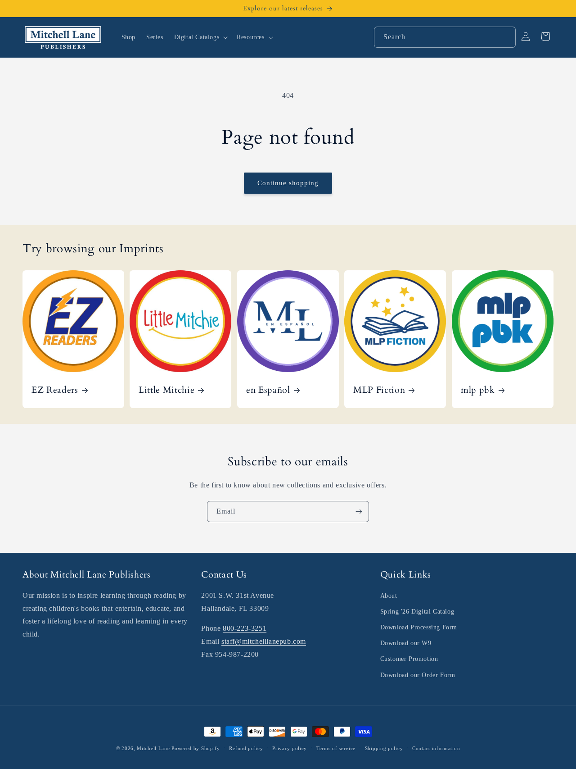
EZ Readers (55, 390)
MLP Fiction (379, 390)
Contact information (436, 748)
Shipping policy (384, 748)
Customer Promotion (409, 658)
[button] (200, 37)
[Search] (505, 37)
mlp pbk (478, 390)
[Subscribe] (359, 511)
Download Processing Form (418, 627)
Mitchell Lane (153, 748)
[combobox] (444, 37)
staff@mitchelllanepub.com (263, 641)
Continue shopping (288, 183)
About (388, 595)
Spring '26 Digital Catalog (417, 611)
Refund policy (246, 748)
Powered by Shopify (195, 748)
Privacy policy (289, 748)
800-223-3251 (244, 628)
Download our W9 (406, 643)
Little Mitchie (166, 390)
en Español (268, 390)
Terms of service (336, 748)
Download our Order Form (417, 675)
